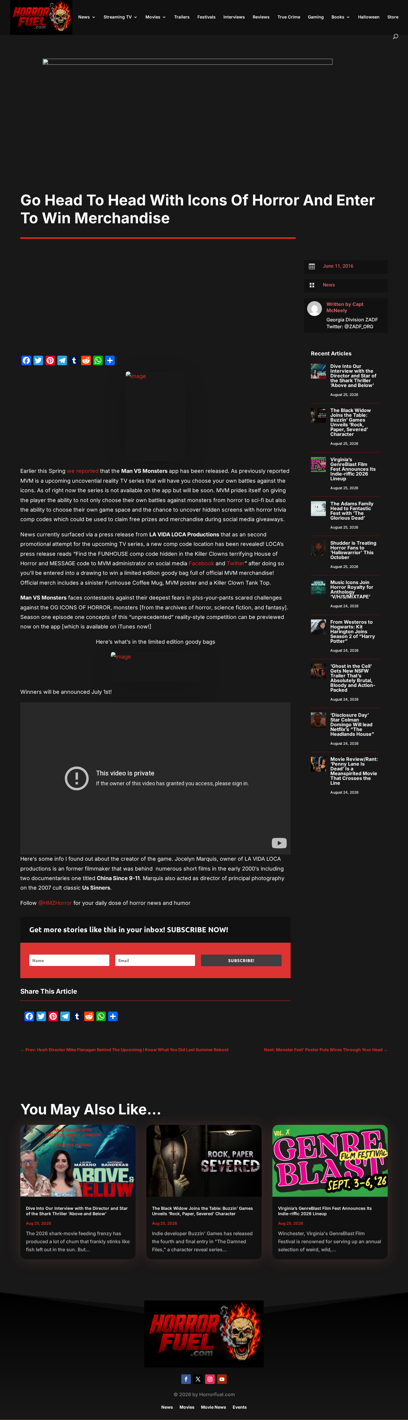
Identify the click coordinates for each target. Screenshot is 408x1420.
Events (240, 1407)
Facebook (201, 563)
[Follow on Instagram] (210, 1379)
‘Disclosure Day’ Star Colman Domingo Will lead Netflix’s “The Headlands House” (352, 724)
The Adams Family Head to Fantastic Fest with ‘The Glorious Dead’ (352, 511)
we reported (83, 471)
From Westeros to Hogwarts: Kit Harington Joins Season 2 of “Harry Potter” (352, 631)
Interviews (234, 17)
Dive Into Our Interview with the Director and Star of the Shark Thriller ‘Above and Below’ (353, 375)
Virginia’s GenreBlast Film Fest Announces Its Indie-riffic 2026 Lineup (353, 468)
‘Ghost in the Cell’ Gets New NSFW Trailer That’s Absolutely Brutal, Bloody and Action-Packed (352, 678)
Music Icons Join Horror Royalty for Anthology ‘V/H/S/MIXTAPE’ (351, 589)
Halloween (369, 17)
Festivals (206, 17)
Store (392, 17)
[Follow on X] (198, 1379)
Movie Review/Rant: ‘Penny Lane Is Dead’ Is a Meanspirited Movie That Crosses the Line (354, 771)
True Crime (288, 17)
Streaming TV (118, 17)
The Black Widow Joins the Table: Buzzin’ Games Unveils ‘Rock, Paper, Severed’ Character (350, 422)
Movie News (213, 1407)
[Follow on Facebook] (186, 1379)
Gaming (316, 17)
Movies (152, 17)
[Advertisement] (204, 146)
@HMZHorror (55, 903)
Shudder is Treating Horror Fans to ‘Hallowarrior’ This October (353, 550)
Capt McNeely (344, 307)
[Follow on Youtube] (222, 1379)
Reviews (261, 17)
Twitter (236, 563)
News (84, 17)
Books (338, 17)
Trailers (182, 17)
